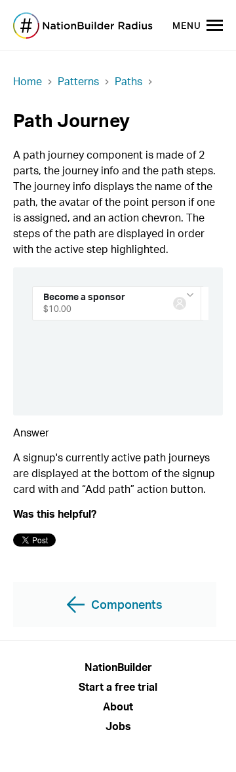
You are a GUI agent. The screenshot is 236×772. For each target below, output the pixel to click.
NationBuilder (118, 667)
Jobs (118, 726)
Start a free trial (118, 686)
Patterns (78, 81)
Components (127, 604)
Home (27, 81)
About (118, 706)
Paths (128, 81)
